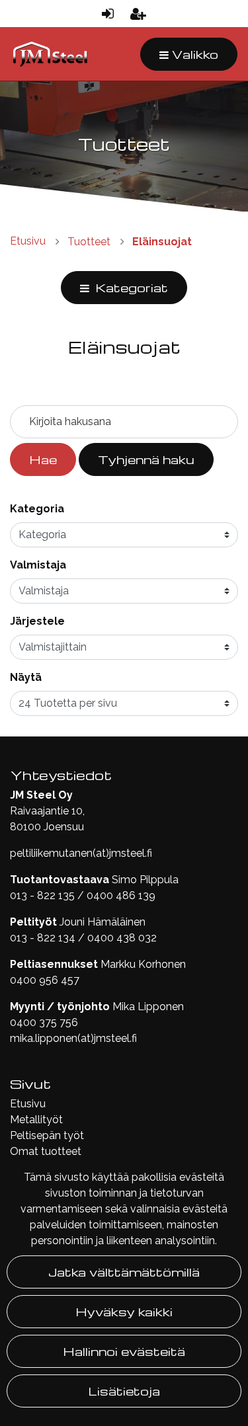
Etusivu (28, 1103)
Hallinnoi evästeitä (124, 1351)
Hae (43, 459)
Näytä (26, 677)
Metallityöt (36, 1119)
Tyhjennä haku (146, 459)
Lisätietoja (124, 1390)
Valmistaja (38, 565)
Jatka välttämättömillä (124, 1271)
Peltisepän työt (47, 1135)
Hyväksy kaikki (124, 1311)
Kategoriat (130, 287)
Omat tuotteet (45, 1151)
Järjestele (37, 621)
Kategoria (37, 508)
